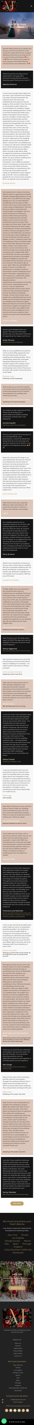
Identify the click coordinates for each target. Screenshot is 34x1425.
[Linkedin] (27, 1410)
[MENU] (31, 6)
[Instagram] (6, 1410)
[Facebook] (10, 1410)
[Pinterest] (19, 1410)
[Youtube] (15, 1410)
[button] (4, 1421)
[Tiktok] (23, 1410)
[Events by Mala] (9, 6)
